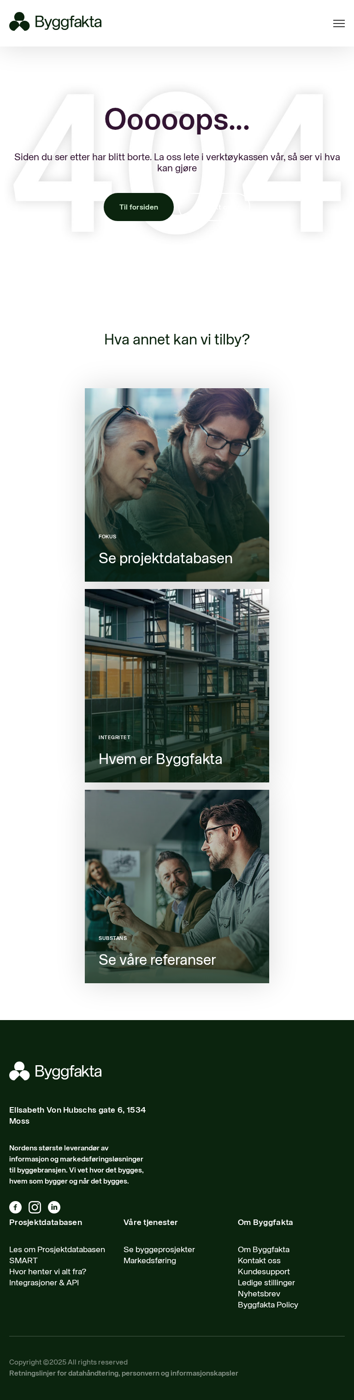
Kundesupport (264, 1272)
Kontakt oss (214, 207)
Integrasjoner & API (44, 1283)
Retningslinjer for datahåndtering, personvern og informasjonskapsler (123, 1373)
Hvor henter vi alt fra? (48, 1272)
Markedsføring (150, 1261)
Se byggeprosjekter (159, 1250)
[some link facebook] (19, 1209)
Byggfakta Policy (268, 1305)
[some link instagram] (38, 1209)
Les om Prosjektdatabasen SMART (57, 1255)
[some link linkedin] (57, 1209)
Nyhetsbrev (259, 1294)
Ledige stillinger (266, 1283)
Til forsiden (139, 207)
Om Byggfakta (263, 1250)
